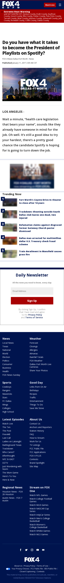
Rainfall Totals (36, 357)
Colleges (6, 408)
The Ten (6, 427)
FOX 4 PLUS (35, 455)
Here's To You (9, 476)
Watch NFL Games (39, 495)
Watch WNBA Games (40, 530)
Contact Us (35, 423)
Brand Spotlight (37, 462)
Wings (5, 404)
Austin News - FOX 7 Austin (12, 499)
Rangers (6, 390)
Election (6, 357)
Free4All (6, 434)
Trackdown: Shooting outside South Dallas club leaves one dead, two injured (39, 214)
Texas (5, 346)
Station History (37, 430)
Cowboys (6, 386)
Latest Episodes (13, 419)
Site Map (34, 466)
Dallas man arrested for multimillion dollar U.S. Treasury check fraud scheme (40, 241)
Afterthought (8, 455)
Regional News (12, 487)
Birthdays (34, 390)
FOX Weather (36, 360)
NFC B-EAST (8, 459)
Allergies (34, 350)
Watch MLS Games (39, 534)
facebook (20, 550)
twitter (26, 550)
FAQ (32, 434)
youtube (37, 550)
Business (6, 367)
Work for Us (35, 441)
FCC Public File (37, 448)
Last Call (6, 437)
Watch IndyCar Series (40, 514)
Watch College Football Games (41, 500)
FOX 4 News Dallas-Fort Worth (15, 59)
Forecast (34, 342)
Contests (34, 459)
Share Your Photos (39, 370)
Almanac (34, 353)
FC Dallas (6, 401)
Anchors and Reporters (41, 427)
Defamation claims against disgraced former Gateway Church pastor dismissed (40, 228)
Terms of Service (34, 317)
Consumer (7, 364)
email (43, 550)
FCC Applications (38, 452)
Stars (4, 397)
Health (5, 371)
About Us (36, 419)
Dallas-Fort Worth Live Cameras (40, 365)
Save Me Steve (37, 408)
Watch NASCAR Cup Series (39, 510)
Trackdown (7, 448)
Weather (35, 338)
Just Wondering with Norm (12, 467)
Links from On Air (38, 386)
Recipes (33, 393)
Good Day (36, 382)
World (5, 353)
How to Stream (37, 437)
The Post (6, 430)
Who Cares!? (8, 452)
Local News (8, 342)
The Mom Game (10, 472)
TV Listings (35, 445)
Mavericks (7, 393)
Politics (5, 360)
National (6, 350)
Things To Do (36, 404)
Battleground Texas (11, 445)
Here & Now (8, 479)
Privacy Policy (35, 314)
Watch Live (50, 5)
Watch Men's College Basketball (40, 519)
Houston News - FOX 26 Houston (12, 493)
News (31, 59)
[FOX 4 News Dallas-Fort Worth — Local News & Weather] (11, 4)
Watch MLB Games (39, 505)
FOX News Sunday (11, 374)
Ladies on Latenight (11, 441)
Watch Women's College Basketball (38, 526)
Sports (6, 382)
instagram (32, 550)
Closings (34, 346)
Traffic (33, 397)
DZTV (5, 462)
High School (8, 411)
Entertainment (36, 401)
